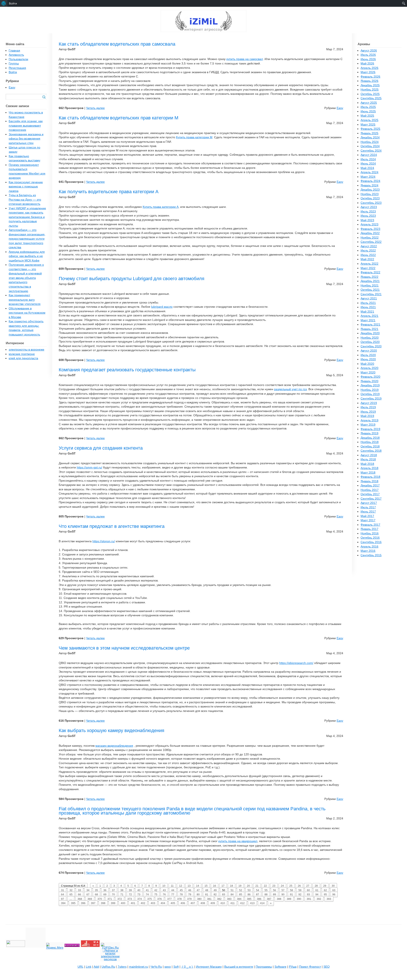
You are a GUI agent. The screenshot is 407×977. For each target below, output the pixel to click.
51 (232, 890)
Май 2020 (367, 363)
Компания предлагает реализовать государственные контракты (127, 369)
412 (242, 903)
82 (215, 894)
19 (239, 885)
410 (222, 903)
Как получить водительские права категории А (109, 191)
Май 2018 (367, 463)
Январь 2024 (369, 185)
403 (153, 903)
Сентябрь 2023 (371, 202)
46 (189, 890)
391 (309, 898)
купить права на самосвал (244, 59)
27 (307, 885)
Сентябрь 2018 (371, 450)
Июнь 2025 (368, 111)
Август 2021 (369, 298)
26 (299, 885)
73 (138, 894)
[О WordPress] (3, 3)
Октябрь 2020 (370, 342)
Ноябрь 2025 (370, 89)
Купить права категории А (160, 206)
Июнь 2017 (368, 511)
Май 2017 (367, 516)
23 (273, 885)
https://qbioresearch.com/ (296, 663)
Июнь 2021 (368, 307)
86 (249, 894)
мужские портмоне (22, 354)
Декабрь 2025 (370, 85)
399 (113, 903)
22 (265, 885)
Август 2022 (369, 246)
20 (248, 885)
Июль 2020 (368, 355)
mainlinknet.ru (138, 966)
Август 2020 (369, 350)
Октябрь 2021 (370, 289)
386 (259, 898)
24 (282, 885)
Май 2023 (367, 220)
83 (223, 894)
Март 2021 (368, 320)
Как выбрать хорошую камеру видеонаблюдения (111, 730)
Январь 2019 (369, 433)
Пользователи (18, 59)
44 (172, 890)
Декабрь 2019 (370, 385)
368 (80, 898)
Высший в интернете (238, 966)
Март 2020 (368, 372)
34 (87, 890)
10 (163, 885)
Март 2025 (368, 124)
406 (183, 903)
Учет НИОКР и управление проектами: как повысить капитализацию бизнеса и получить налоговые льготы (27, 217)
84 (232, 894)
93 (308, 894)
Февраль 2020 (370, 376)
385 (249, 898)
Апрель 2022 (369, 263)
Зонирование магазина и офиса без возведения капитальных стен (26, 139)
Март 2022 (368, 268)
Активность (16, 54)
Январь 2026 (369, 80)
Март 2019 (368, 424)
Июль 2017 (368, 507)
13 (189, 885)
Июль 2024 (368, 159)
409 (212, 903)
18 (231, 885)
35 (96, 890)
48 (206, 890)
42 (155, 890)
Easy (340, 108)
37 (113, 890)
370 (100, 898)
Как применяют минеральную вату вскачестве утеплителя (24, 300)
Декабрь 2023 (370, 189)
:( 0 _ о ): (187, 966)
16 (214, 885)
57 (283, 890)
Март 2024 (368, 176)
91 (291, 894)
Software (280, 966)
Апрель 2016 (369, 546)
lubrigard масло (162, 306)
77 (172, 894)
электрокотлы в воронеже (26, 349)
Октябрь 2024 (370, 146)
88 (266, 894)
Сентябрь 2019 (371, 398)
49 (215, 890)
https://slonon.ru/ (103, 541)
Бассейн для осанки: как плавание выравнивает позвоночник (26, 125)
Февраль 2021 (370, 324)
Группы (14, 63)
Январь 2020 (369, 381)
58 (291, 890)
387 (269, 898)
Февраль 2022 (370, 272)
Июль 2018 (368, 459)
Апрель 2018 (369, 468)
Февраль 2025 (370, 128)
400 (123, 903)
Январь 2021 (369, 329)
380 (199, 898)
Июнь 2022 (368, 255)
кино (167, 966)
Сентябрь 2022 (371, 241)
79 (189, 894)
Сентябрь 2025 (371, 98)
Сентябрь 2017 (371, 498)
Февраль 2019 (370, 429)
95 (325, 894)
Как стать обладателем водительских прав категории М (118, 117)
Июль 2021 (368, 303)
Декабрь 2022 (370, 233)
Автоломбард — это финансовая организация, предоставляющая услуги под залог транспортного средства (27, 238)
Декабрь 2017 (370, 485)
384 (239, 898)
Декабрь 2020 (370, 333)
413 (252, 903)
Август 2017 (369, 503)
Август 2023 (369, 207)
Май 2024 (367, 168)
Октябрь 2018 (370, 446)
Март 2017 (368, 520)
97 (62, 898)
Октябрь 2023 (370, 198)
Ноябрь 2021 (370, 285)
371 (109, 898)
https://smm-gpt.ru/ (89, 467)
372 (119, 898)
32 (71, 890)
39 (130, 890)
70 (113, 894)
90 (283, 894)
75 (155, 894)
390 (299, 898)
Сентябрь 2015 (371, 555)
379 (189, 898)
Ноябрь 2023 (370, 194)
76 (164, 894)
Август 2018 (369, 455)
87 (257, 894)
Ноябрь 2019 (370, 389)
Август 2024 (369, 155)
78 (181, 894)
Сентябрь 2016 (371, 542)
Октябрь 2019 (370, 394)
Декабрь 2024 (370, 137)
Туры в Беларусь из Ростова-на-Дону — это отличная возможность (25, 199)
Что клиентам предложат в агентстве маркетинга (111, 526)
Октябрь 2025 (370, 94)
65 (71, 894)
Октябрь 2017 (370, 494)
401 (133, 903)
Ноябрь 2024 (370, 142)
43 (164, 890)
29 (324, 885)
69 (104, 894)
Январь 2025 (369, 133)
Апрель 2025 (369, 120)
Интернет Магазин (209, 966)
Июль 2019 (368, 407)
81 (206, 894)
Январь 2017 (369, 529)
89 (274, 894)
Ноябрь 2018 (370, 442)
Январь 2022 (369, 276)
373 (129, 898)
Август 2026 (369, 50)
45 (181, 890)
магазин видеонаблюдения (114, 745)
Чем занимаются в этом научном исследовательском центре (124, 648)
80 (198, 894)
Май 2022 (367, 259)
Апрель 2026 (369, 68)
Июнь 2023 (368, 215)
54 (257, 890)
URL (80, 966)
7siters (122, 966)
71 (121, 894)
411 (232, 903)
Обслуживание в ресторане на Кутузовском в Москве (27, 313)
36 (104, 890)
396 (83, 903)
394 (63, 903)
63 (333, 890)
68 (96, 894)
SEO (326, 966)
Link (88, 966)
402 (143, 903)
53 (249, 890)
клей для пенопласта (23, 358)
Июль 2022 (368, 250)
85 (240, 894)
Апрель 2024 (369, 172)
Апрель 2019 (369, 420)
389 (289, 898)
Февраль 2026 (370, 76)
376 (159, 898)
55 (266, 890)
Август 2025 (369, 102)
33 (79, 890)
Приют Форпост (310, 966)
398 (103, 903)
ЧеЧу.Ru (156, 966)
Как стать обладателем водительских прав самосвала (117, 44)
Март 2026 (368, 72)
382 (219, 898)
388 (279, 898)
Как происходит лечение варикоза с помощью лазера (26, 187)
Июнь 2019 (368, 411)
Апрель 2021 (369, 315)
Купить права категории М (194, 137)
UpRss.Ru (108, 966)
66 (79, 894)
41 (147, 890)
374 (139, 898)
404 (163, 903)
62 (325, 890)
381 (209, 898)
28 (316, 885)
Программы (264, 966)
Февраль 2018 (370, 476)
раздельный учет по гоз (290, 389)
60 (308, 890)
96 (333, 894)
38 (121, 890)
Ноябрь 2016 (370, 533)
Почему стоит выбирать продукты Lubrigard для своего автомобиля (131, 278)
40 (138, 890)
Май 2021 (367, 311)
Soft (176, 966)
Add (96, 966)
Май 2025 (367, 115)
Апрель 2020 (369, 368)
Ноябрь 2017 (370, 490)
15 (206, 885)
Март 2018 (368, 472)
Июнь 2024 (368, 163)
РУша (293, 966)
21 (256, 885)
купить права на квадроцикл (237, 841)
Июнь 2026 (368, 59)
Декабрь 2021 (370, 281)
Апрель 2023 (369, 224)
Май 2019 (367, 416)
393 (329, 898)
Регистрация (17, 68)
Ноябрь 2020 (370, 337)
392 (319, 898)
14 (197, 885)
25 (290, 885)
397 (93, 903)
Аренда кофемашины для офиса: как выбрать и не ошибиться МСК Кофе (27, 256)
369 (90, 898)
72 (130, 894)
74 (147, 894)
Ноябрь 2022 (370, 237)
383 (229, 898)
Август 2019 (369, 403)
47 (198, 890)
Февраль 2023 (370, 229)
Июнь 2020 (368, 359)
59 (299, 890)
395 (73, 903)
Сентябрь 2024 (371, 150)
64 (62, 894)
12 (180, 885)
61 (316, 890)
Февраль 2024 (370, 181)
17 (223, 885)
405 (173, 903)
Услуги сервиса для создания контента (101, 448)
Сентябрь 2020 (371, 346)
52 (240, 890)
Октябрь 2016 (370, 537)
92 (299, 894)
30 (333, 885)
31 (62, 890)
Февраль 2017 (370, 524)
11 (172, 885)
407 (193, 903)
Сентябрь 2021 (371, 294)
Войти (13, 72)
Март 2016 (368, 550)
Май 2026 (367, 63)
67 (87, 894)
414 (262, 903)
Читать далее (95, 108)
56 (274, 890)
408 (203, 903)
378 (179, 898)
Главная (14, 50)
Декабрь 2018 (370, 437)
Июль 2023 (368, 211)
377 (169, 898)
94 (316, 894)
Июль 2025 (368, 107)
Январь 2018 (369, 481)
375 (149, 898)
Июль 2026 (368, 54)
